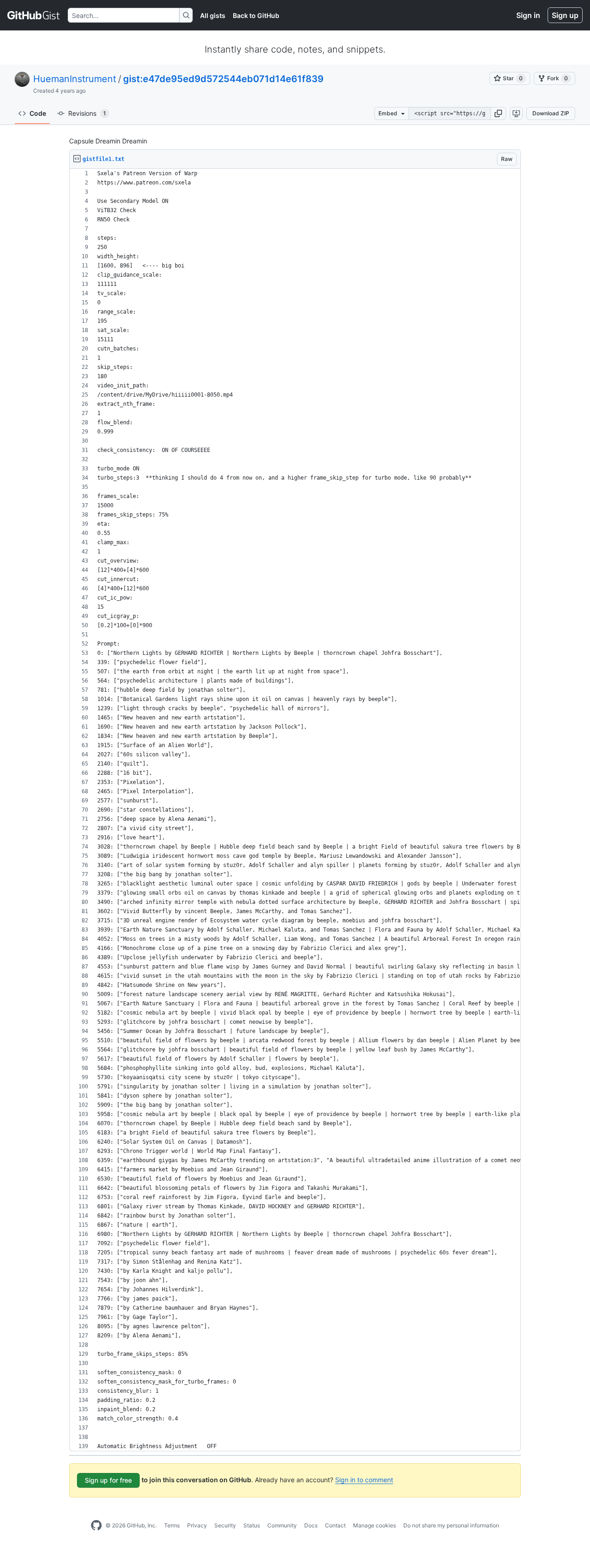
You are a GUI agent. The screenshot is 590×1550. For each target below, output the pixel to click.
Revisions (87, 113)
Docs (311, 1525)
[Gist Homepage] (33, 15)
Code (38, 113)
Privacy (197, 1525)
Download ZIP (550, 113)
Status (251, 1525)
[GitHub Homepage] (96, 1526)
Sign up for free (108, 1480)
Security (225, 1525)
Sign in (528, 15)
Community (282, 1525)
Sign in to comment (364, 1480)
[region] (295, 810)
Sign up (565, 15)
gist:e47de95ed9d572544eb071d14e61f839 (223, 78)
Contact (335, 1525)
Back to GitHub (256, 15)
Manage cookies (374, 1525)
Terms (172, 1525)
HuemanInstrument (74, 78)
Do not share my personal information (451, 1525)
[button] (498, 113)
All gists (212, 15)
